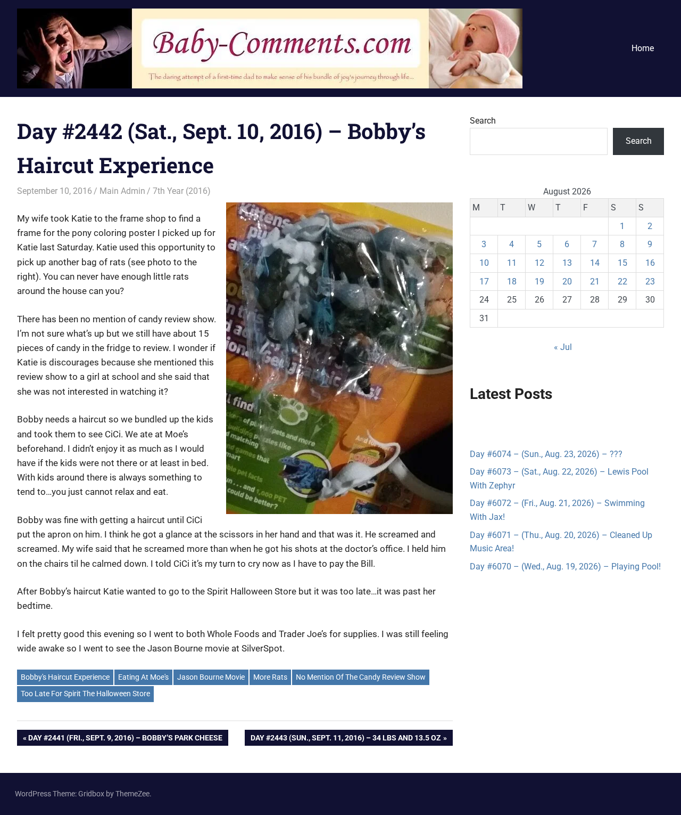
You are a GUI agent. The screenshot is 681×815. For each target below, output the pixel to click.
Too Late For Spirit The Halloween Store (85, 693)
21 (595, 281)
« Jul (563, 347)
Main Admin (122, 191)
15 (622, 263)
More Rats (270, 677)
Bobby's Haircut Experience (65, 677)
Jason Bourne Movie (211, 677)
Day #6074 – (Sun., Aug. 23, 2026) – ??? (546, 454)
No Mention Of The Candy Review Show (361, 677)
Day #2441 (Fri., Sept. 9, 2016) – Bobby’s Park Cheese (125, 739)
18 (512, 281)
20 (567, 281)
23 (650, 281)
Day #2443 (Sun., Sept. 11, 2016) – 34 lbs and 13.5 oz (345, 739)
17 (484, 281)
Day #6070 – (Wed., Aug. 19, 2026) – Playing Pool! (565, 566)
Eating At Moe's (143, 677)
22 (622, 281)
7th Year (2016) (182, 191)
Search (483, 121)
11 (512, 263)
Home (643, 48)
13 (567, 263)
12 (539, 263)
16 (650, 263)
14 (595, 263)
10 (484, 263)
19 (539, 281)
